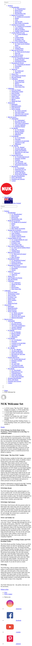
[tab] (16, 427)
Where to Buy (5, 589)
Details (3, 427)
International (7, 197)
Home (6, 390)
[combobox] (12, 2)
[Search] (5, 4)
